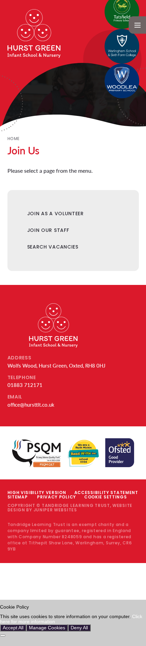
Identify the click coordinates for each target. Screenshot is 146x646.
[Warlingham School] (122, 46)
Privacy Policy (56, 497)
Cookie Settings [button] (105, 497)
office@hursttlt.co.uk (30, 405)
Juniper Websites (55, 510)
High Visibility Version (36, 492)
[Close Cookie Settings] (2, 635)
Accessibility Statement (106, 492)
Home (13, 138)
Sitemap (17, 497)
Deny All (79, 627)
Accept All (13, 627)
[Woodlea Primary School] (122, 81)
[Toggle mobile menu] (137, 25)
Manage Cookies (47, 627)
